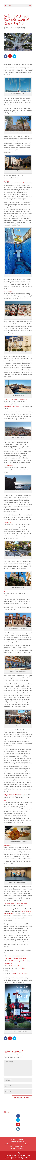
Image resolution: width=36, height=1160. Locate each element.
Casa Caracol (23, 183)
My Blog (20, 1148)
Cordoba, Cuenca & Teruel (19, 973)
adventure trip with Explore (12, 406)
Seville (13, 971)
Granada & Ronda (16, 966)
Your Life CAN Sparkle (17, 1142)
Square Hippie (26, 1158)
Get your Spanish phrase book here (15, 795)
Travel (13, 1148)
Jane (6, 27)
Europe (21, 27)
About (13, 1139)
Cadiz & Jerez (22, 968)
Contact (20, 1139)
